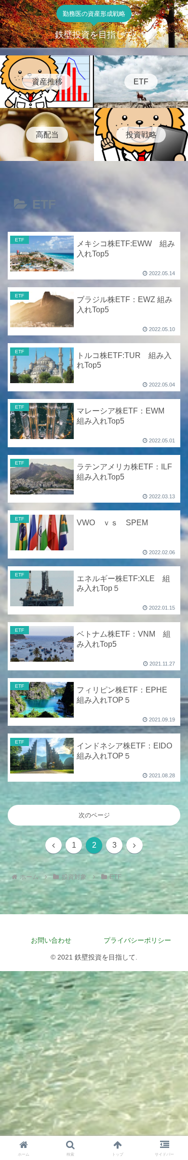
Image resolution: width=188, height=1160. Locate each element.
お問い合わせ (51, 940)
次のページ (94, 815)
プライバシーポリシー (141, 940)
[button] (169, 1055)
